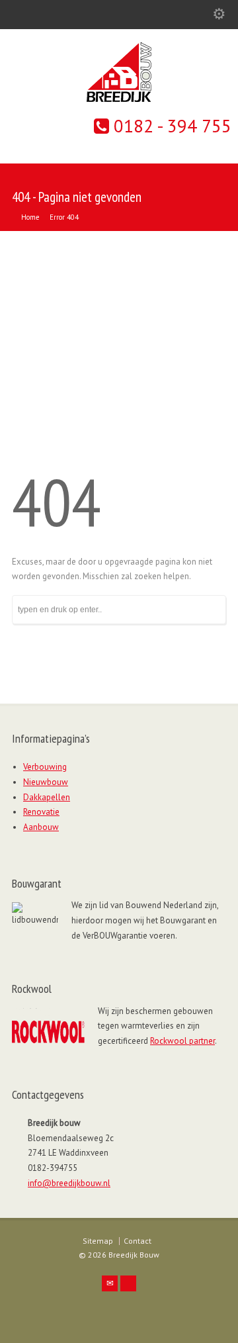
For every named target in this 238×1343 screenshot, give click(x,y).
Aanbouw (41, 827)
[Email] (110, 1283)
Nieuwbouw (45, 782)
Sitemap (98, 1241)
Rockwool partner (182, 1040)
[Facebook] (128, 1283)
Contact (137, 1241)
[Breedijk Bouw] (119, 99)
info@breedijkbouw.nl (69, 1183)
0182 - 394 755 (170, 126)
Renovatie (41, 811)
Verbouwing (45, 766)
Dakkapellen (46, 797)
